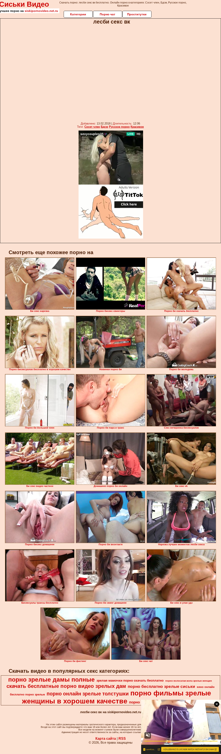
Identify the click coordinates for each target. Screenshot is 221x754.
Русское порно (119, 126)
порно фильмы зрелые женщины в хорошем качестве (116, 697)
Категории (78, 14)
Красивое (137, 126)
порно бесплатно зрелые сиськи (161, 686)
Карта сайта (105, 738)
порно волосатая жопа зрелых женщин (188, 680)
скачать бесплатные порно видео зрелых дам (66, 686)
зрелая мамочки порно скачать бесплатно (130, 680)
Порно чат (107, 14)
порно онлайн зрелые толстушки (88, 694)
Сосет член (92, 126)
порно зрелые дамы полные (51, 679)
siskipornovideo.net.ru (41, 11)
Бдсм (104, 126)
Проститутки (137, 14)
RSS (122, 738)
